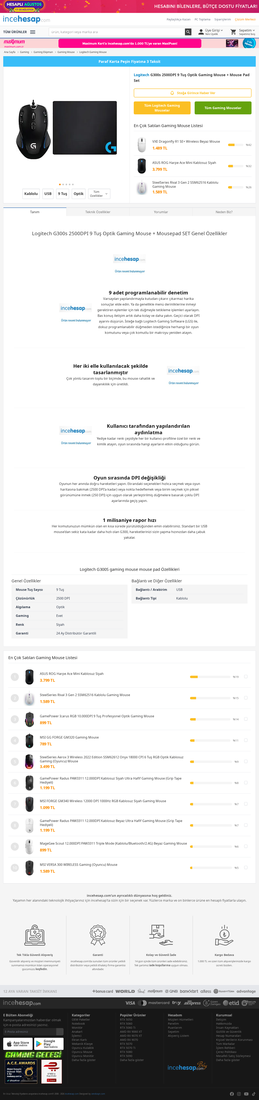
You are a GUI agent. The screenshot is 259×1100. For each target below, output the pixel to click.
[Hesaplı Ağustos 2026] (129, 6)
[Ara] (188, 31)
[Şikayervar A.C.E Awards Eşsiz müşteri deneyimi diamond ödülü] (21, 1072)
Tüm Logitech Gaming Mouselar (162, 108)
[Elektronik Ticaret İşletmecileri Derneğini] (231, 1003)
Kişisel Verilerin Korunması (234, 1040)
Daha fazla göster (84, 1060)
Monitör (77, 1027)
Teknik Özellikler (97, 212)
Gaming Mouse (134, 233)
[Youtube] (246, 1094)
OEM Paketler (81, 1019)
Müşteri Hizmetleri (180, 1019)
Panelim (173, 1023)
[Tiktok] (254, 1094)
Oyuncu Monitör (83, 1056)
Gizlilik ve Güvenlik (228, 1032)
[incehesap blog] (188, 1055)
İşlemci (77, 1036)
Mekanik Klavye (82, 1044)
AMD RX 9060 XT (131, 1032)
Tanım (34, 212)
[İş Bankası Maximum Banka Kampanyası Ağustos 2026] (129, 43)
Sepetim (173, 1032)
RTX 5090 (126, 1056)
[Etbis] (51, 1072)
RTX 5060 (126, 1023)
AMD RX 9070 (129, 1040)
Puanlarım (175, 1027)
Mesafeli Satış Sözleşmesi (233, 1056)
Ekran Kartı (79, 1040)
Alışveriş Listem (178, 1036)
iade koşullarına (159, 965)
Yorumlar (161, 212)
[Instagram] (239, 1094)
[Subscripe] (60, 1031)
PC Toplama (202, 19)
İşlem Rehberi (225, 1048)
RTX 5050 (126, 1019)
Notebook (78, 1023)
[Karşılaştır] (245, 676)
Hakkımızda (224, 1023)
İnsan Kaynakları (227, 1027)
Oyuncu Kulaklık (83, 1048)
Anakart (77, 1032)
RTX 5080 (126, 1052)
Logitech (141, 74)
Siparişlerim (222, 19)
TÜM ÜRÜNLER (15, 32)
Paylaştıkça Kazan (179, 19)
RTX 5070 (126, 1044)
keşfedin (41, 969)
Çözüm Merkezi (245, 19)
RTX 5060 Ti (128, 1027)
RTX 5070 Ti (128, 1048)
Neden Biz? (224, 212)
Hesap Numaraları (228, 1036)
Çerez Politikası (226, 1052)
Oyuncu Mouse (82, 1052)
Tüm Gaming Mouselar (223, 108)
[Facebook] (232, 1094)
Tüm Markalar (225, 1044)
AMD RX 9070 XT (131, 1036)
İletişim (221, 1019)
